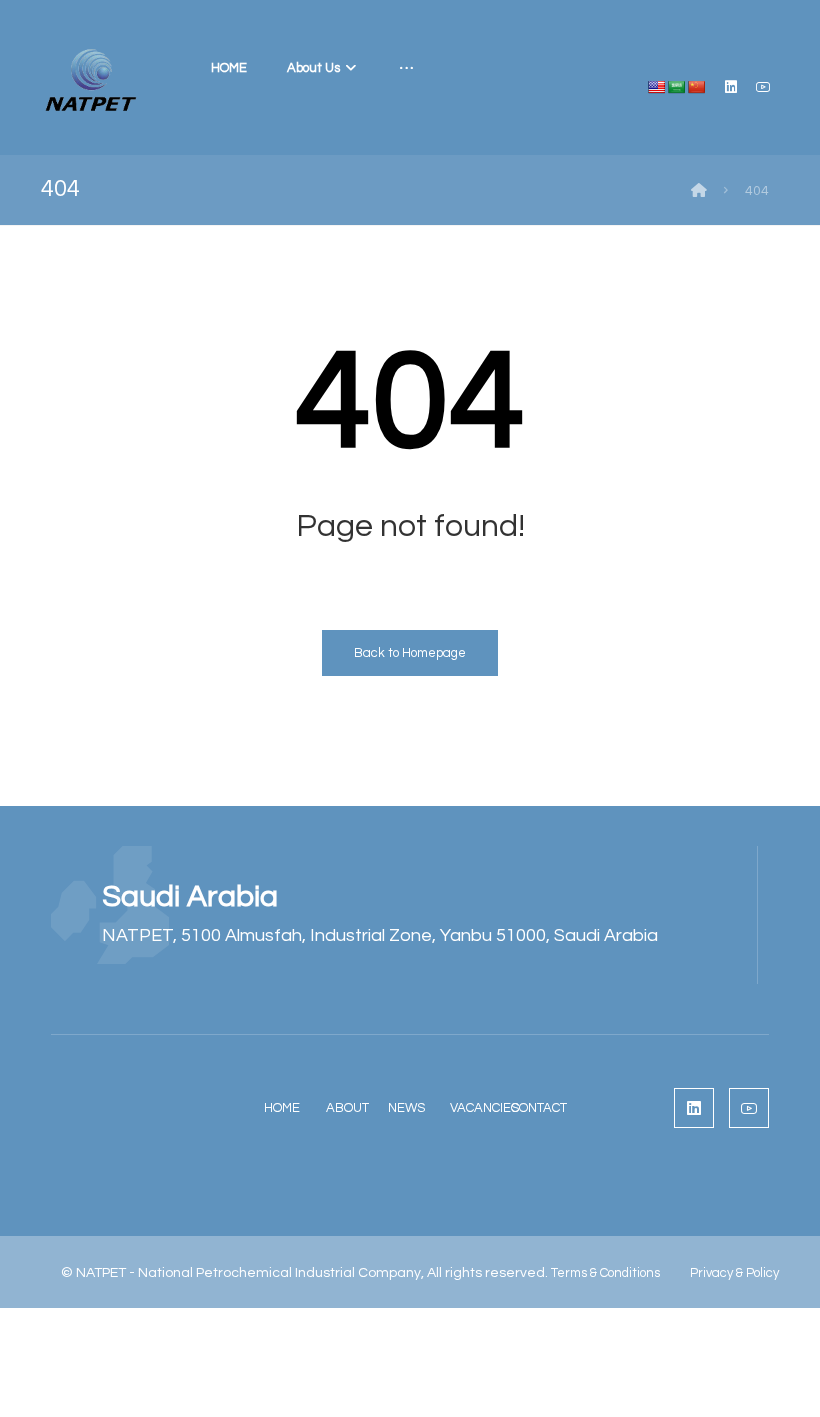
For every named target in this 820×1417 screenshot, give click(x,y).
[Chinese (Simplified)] (696, 87)
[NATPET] (699, 191)
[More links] (406, 68)
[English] (656, 87)
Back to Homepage (410, 653)
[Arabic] (676, 87)
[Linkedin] (731, 87)
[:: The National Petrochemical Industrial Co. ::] (91, 80)
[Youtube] (763, 87)
